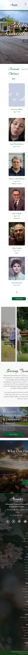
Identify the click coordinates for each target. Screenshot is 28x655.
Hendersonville (21, 388)
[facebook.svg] (7, 522)
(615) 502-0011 (18, 515)
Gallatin (14, 388)
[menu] (25, 4)
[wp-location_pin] (13, 522)
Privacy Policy (22, 653)
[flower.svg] (19, 522)
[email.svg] (25, 522)
